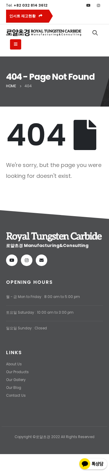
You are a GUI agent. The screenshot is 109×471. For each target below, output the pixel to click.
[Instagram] (98, 5)
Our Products (17, 372)
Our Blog (13, 387)
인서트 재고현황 (23, 16)
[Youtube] (88, 5)
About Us (14, 364)
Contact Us (16, 395)
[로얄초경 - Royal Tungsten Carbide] (44, 32)
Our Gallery (16, 379)
